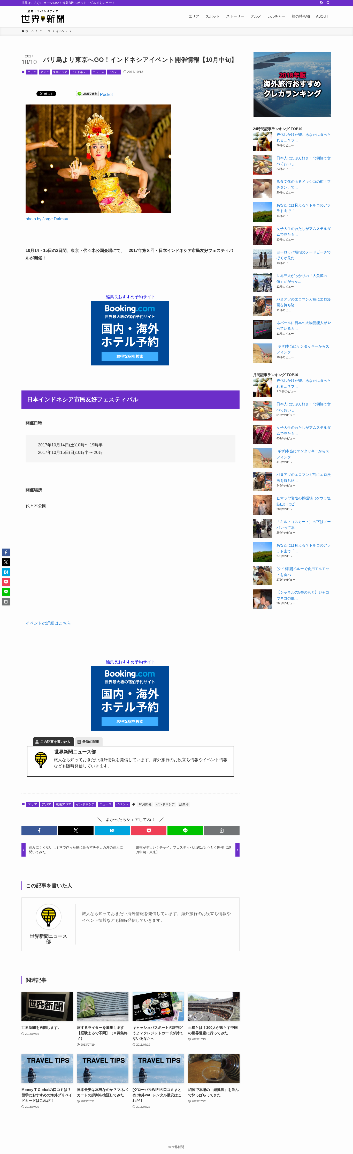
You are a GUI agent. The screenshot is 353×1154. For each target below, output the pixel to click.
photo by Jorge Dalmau (47, 219)
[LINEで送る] (87, 94)
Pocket (106, 94)
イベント (114, 71)
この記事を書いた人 (55, 742)
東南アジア (60, 71)
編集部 (184, 804)
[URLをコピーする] (222, 830)
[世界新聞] (42, 16)
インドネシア (80, 71)
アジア (44, 71)
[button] (39, 830)
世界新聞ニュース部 (48, 939)
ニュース (98, 71)
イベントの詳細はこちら (48, 623)
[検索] (328, 3)
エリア (31, 71)
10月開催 (145, 804)
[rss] (321, 3)
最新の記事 (90, 742)
